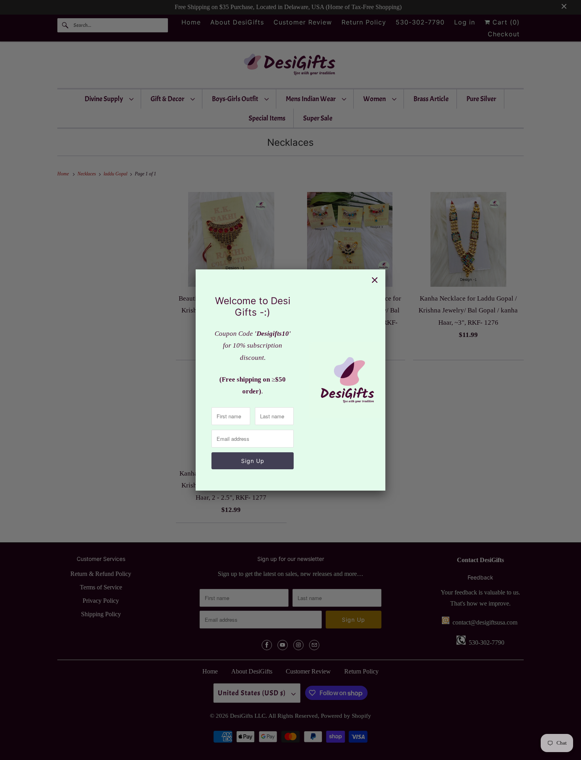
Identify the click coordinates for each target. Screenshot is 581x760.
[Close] (374, 280)
